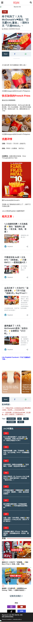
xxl (19, 418)
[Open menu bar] (2, 3)
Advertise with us (17, 619)
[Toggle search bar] (31, 3)
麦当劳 (21, 422)
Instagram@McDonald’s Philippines (18, 91)
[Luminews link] (21, 611)
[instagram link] (11, 606)
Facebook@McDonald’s (12, 200)
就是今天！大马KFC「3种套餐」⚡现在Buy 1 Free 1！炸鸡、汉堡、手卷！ (15, 563)
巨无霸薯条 (11, 422)
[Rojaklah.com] (18, 2)
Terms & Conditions (7, 619)
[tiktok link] (11, 611)
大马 (26, 418)
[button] (14, 54)
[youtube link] (21, 606)
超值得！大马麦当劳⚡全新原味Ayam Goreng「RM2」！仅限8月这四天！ (14, 589)
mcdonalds (11, 418)
